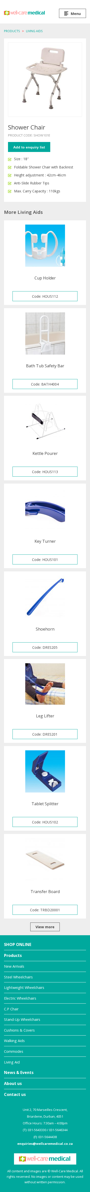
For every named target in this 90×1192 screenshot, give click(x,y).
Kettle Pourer (45, 453)
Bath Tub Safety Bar (45, 366)
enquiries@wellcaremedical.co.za (45, 1143)
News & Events (19, 1072)
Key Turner (45, 541)
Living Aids (34, 31)
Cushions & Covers (19, 1030)
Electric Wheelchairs (20, 998)
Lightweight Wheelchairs (24, 987)
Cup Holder (45, 278)
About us (13, 1083)
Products (12, 31)
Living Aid (12, 1062)
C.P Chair (11, 1009)
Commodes (13, 1051)
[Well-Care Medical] (24, 13)
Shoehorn (45, 629)
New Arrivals (14, 966)
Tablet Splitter (45, 803)
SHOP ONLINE (17, 944)
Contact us (15, 1094)
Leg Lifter (45, 716)
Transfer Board (45, 891)
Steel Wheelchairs (18, 977)
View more (45, 927)
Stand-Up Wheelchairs (22, 1019)
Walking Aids (14, 1040)
